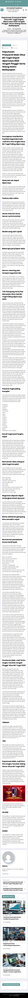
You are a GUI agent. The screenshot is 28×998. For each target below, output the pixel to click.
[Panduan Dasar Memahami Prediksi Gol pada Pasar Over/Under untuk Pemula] (14, 907)
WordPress (17, 994)
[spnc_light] (26, 10)
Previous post (6, 880)
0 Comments (15, 48)
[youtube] (17, 4)
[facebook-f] (10, 4)
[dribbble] (14, 4)
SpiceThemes (16, 995)
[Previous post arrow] (24, 882)
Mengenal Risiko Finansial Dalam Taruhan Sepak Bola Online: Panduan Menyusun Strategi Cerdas (12, 971)
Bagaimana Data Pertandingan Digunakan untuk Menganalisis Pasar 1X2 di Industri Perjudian (12, 944)
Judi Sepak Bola (7, 45)
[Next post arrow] (24, 889)
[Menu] (2, 9)
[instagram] (16, 4)
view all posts (5, 873)
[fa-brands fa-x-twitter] (12, 4)
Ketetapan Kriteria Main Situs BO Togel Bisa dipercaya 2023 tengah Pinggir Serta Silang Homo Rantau (13, 889)
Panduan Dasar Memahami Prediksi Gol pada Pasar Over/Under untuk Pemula (12, 918)
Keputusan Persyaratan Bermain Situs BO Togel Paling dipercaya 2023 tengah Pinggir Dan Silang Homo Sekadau (13, 883)
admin (16, 45)
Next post (5, 886)
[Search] (23, 10)
